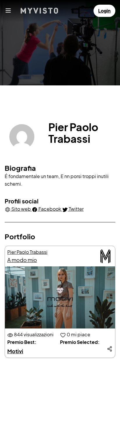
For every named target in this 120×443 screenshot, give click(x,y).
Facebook (50, 209)
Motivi (15, 351)
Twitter (76, 209)
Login (104, 11)
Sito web (21, 209)
